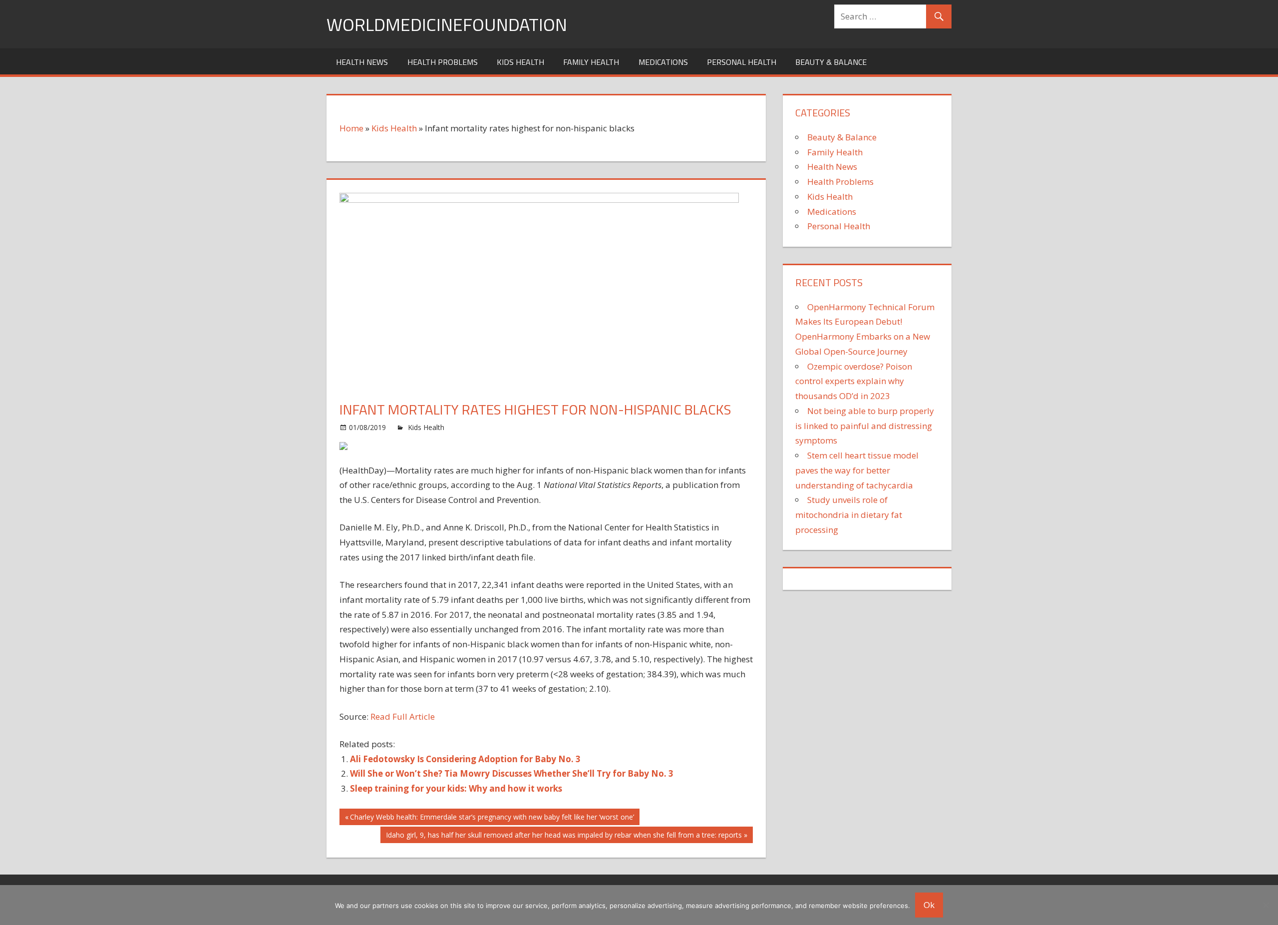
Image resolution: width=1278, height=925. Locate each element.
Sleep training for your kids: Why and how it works (456, 788)
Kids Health (520, 62)
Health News (362, 62)
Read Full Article (402, 716)
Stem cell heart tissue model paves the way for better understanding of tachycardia (857, 470)
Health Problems (442, 62)
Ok (929, 905)
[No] (1266, 905)
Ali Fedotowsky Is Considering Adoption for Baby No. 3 (465, 759)
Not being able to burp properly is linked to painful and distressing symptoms (864, 426)
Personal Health (741, 62)
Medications (663, 62)
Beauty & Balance (831, 62)
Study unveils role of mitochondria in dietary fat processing (848, 514)
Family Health (591, 62)
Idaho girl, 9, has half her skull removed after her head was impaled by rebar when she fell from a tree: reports (563, 836)
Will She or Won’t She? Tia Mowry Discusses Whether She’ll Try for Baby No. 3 (511, 773)
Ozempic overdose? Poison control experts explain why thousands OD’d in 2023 (853, 381)
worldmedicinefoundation (446, 24)
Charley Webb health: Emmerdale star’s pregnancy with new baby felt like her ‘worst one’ (491, 818)
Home (351, 128)
